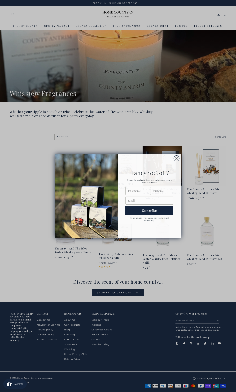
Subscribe (149, 210)
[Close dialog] (176, 158)
